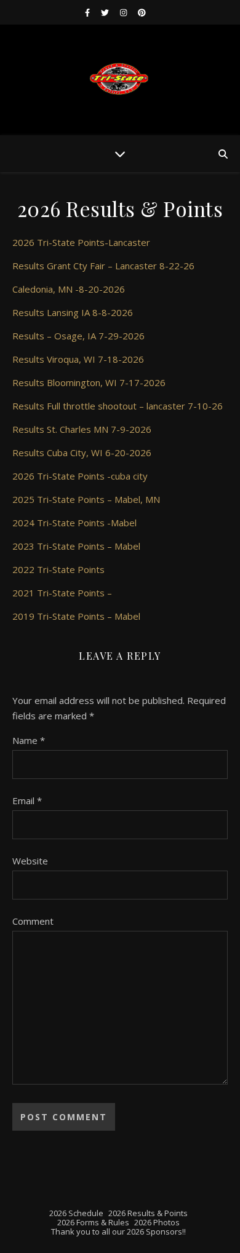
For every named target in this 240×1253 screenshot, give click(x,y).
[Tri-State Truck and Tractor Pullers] (120, 80)
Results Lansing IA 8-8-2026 (72, 312)
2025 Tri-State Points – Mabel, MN (86, 499)
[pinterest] (142, 12)
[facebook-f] (88, 12)
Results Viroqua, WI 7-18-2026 (78, 359)
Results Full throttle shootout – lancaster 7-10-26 (117, 406)
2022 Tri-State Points (58, 569)
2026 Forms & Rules (93, 1222)
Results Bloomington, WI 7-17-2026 (89, 382)
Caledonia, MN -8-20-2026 (68, 289)
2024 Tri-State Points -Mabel (74, 522)
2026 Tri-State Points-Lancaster (81, 242)
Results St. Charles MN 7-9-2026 (81, 429)
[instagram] (124, 12)
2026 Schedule (76, 1213)
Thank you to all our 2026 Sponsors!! (118, 1231)
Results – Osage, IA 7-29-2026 (78, 336)
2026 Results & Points (148, 1213)
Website (30, 861)
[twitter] (106, 12)
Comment (33, 921)
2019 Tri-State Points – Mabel (76, 616)
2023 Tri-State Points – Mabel (76, 546)
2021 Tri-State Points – (62, 593)
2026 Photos (157, 1222)
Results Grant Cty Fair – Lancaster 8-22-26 (103, 265)
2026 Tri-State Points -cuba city (80, 476)
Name (28, 740)
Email (27, 800)
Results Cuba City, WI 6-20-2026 (81, 452)
